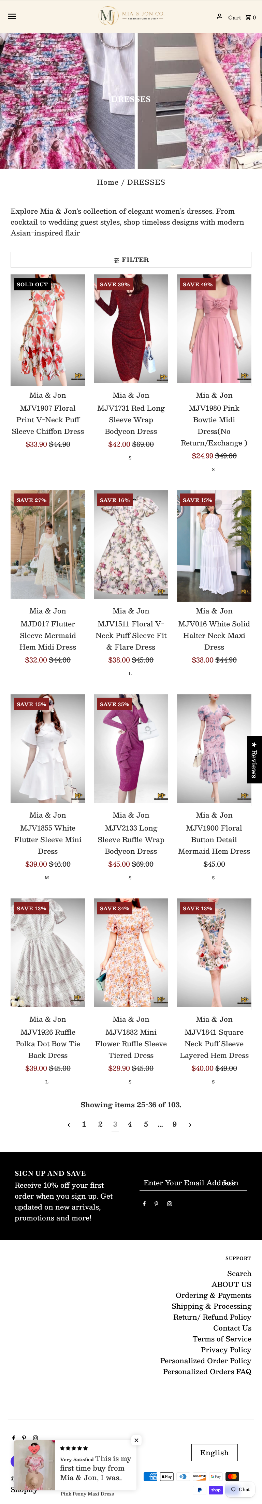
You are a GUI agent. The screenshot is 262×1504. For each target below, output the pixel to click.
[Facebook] (144, 1204)
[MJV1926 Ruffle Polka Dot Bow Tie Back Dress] (48, 954)
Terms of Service (221, 1339)
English (214, 1452)
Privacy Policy (226, 1349)
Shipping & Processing (211, 1306)
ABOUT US (231, 1284)
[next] (190, 1124)
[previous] (68, 1124)
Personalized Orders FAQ (207, 1371)
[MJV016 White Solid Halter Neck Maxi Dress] (214, 546)
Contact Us (232, 1328)
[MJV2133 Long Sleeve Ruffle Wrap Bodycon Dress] (131, 750)
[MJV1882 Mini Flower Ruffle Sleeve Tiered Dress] (131, 954)
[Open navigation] (49, 16)
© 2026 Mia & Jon (43, 1478)
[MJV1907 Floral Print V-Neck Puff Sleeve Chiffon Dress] (48, 330)
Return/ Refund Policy (212, 1317)
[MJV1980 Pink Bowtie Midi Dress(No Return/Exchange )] (214, 330)
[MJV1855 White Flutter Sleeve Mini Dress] (48, 750)
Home (108, 182)
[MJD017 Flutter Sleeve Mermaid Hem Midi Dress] (48, 546)
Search (239, 1273)
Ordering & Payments (213, 1295)
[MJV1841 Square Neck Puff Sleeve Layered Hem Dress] (214, 954)
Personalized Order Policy (205, 1360)
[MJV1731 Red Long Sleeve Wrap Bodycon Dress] (131, 330)
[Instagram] (169, 1204)
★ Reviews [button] (254, 759)
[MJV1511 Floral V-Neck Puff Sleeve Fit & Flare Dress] (131, 546)
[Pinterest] (156, 1204)
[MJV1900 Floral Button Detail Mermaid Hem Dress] (214, 750)
